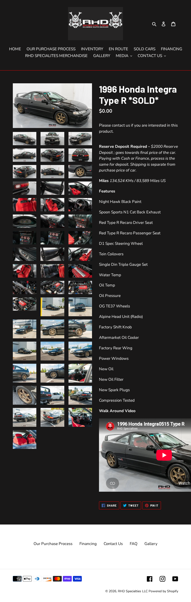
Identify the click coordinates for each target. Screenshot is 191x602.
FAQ (133, 543)
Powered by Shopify (163, 591)
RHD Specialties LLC (133, 591)
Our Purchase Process (53, 543)
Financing (88, 543)
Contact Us (113, 543)
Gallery (150, 543)
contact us (121, 125)
